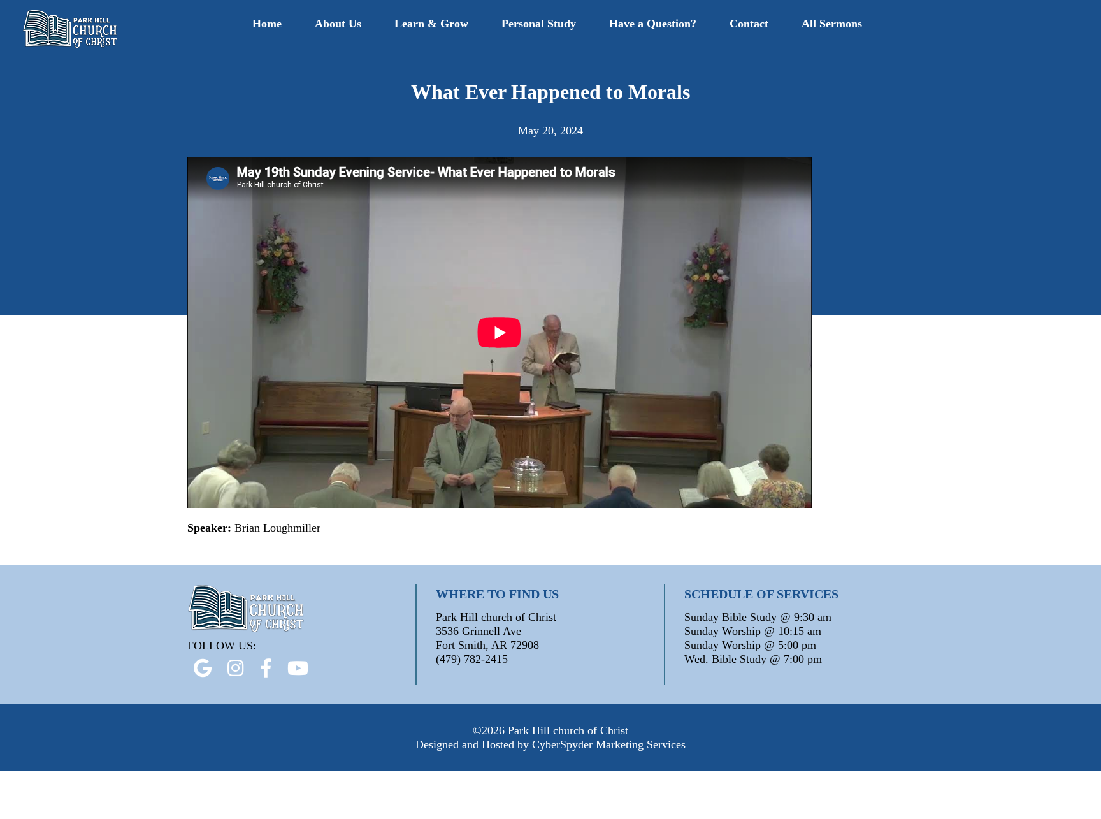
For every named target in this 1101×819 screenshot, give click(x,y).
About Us (338, 23)
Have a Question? (652, 23)
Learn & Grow (431, 23)
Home (267, 23)
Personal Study (538, 23)
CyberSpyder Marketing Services (609, 744)
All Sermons (832, 23)
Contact (749, 23)
